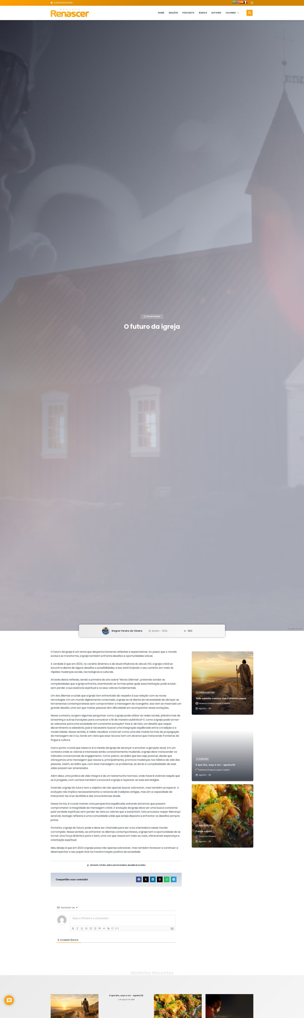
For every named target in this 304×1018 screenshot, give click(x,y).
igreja (110, 865)
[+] (117, 928)
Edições (173, 12)
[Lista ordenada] (91, 928)
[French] (245, 2)
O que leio (203, 759)
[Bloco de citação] (99, 928)
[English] (238, 2)
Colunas (231, 12)
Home (161, 12)
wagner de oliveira (137, 865)
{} (112, 928)
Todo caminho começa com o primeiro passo (221, 698)
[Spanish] (242, 2)
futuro (102, 865)
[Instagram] (251, 2)
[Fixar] (86, 928)
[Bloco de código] (104, 928)
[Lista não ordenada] (95, 928)
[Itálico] (77, 928)
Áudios (203, 12)
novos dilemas (120, 865)
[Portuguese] (234, 2)
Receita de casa (206, 825)
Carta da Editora (206, 693)
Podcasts (188, 12)
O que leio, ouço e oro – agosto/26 (215, 764)
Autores (216, 12)
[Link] (108, 928)
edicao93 (94, 865)
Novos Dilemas (153, 316)
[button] (249, 13)
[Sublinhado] (82, 928)
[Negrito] (73, 928)
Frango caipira (204, 831)
